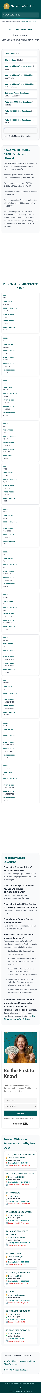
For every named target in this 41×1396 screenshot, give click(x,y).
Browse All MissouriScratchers (16, 1370)
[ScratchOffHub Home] (20, 6)
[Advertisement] (20, 257)
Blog (20, 1387)
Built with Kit (20, 1124)
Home (3, 21)
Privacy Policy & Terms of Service (21, 1391)
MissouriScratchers (13, 21)
